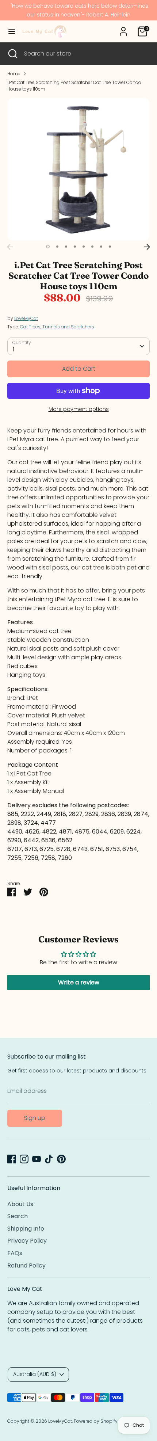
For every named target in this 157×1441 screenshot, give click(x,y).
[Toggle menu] (11, 31)
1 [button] (48, 246)
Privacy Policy (27, 1240)
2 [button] (57, 246)
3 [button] (66, 246)
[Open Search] (12, 53)
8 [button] (110, 246)
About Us (20, 1204)
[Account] (123, 28)
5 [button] (84, 246)
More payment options (79, 409)
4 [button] (75, 246)
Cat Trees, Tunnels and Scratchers (57, 327)
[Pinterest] (61, 1159)
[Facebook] (11, 1159)
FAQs (14, 1253)
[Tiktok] (49, 1159)
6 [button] (92, 246)
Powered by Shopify (96, 1421)
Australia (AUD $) (34, 1374)
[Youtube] (36, 1159)
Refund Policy (26, 1265)
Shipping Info (25, 1228)
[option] (78, 169)
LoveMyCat (26, 318)
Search (17, 1216)
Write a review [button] (78, 982)
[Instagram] (24, 1159)
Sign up (34, 1118)
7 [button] (101, 246)
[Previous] (10, 247)
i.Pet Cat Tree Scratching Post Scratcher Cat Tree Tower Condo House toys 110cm (74, 85)
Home (13, 73)
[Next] (147, 247)
